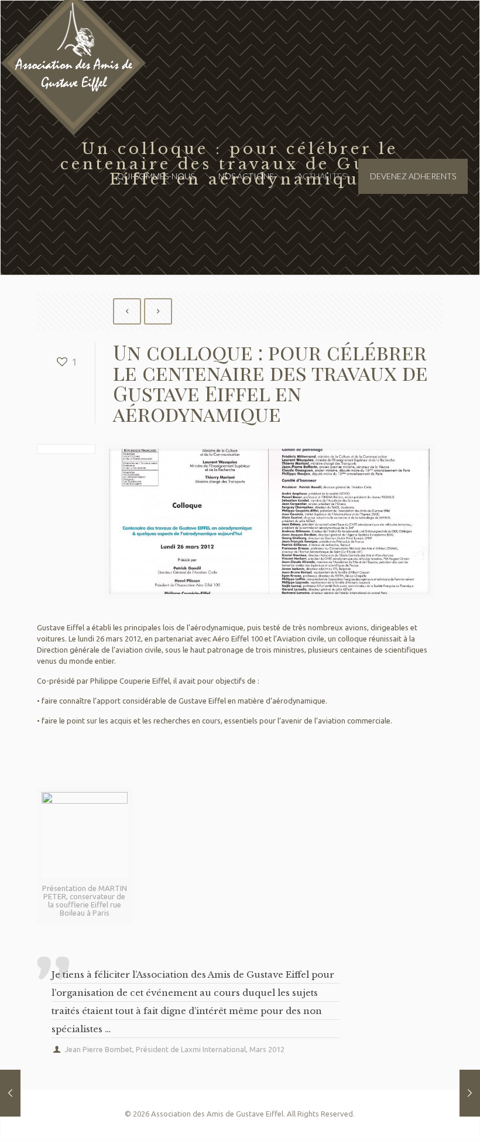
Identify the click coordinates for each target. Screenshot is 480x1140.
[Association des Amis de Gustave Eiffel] (74, 77)
